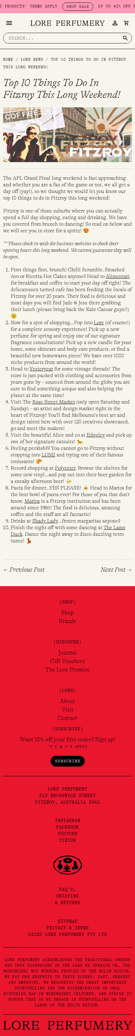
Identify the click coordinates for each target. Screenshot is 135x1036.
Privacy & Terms (67, 927)
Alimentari (118, 276)
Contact (67, 718)
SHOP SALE (71, 6)
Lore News (32, 59)
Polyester (65, 468)
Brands (67, 621)
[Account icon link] (115, 23)
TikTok (67, 840)
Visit (67, 709)
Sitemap (68, 921)
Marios (32, 501)
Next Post (116, 570)
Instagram (67, 820)
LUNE (48, 455)
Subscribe (67, 761)
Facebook (67, 826)
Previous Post (24, 570)
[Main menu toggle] (9, 23)
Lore (99, 323)
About (67, 701)
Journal (67, 652)
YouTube (68, 833)
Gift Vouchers (67, 661)
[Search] (125, 38)
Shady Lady (45, 521)
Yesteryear (41, 369)
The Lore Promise (68, 669)
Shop (67, 612)
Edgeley (96, 435)
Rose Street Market (53, 402)
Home (8, 59)
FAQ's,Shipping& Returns (67, 896)
